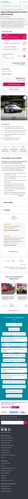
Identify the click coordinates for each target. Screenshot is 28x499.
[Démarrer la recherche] (25, 5)
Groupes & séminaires (6, 491)
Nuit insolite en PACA (6, 447)
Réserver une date (14, 89)
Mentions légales (5, 473)
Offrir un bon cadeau (15, 84)
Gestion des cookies (5, 432)
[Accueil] (2, 260)
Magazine (3, 478)
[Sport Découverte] (7, 2)
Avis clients (3, 475)
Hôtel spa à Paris (5, 450)
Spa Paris (3, 457)
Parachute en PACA (5, 443)
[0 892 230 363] (14, 407)
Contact (3, 465)
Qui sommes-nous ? (6, 463)
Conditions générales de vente (8, 468)
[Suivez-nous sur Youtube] (9, 429)
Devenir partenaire (5, 486)
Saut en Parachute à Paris (7, 438)
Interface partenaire (5, 488)
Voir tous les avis (13, 251)
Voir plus (20, 195)
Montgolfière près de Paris (7, 445)
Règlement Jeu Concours (7, 480)
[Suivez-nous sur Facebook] (2, 429)
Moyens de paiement (6, 470)
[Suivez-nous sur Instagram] (5, 429)
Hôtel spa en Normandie (7, 440)
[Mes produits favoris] (23, 2)
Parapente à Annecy (6, 452)
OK (25, 422)
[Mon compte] (21, 2)
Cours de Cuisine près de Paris (8, 455)
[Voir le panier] (26, 2)
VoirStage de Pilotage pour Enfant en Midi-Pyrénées (12, 9)
